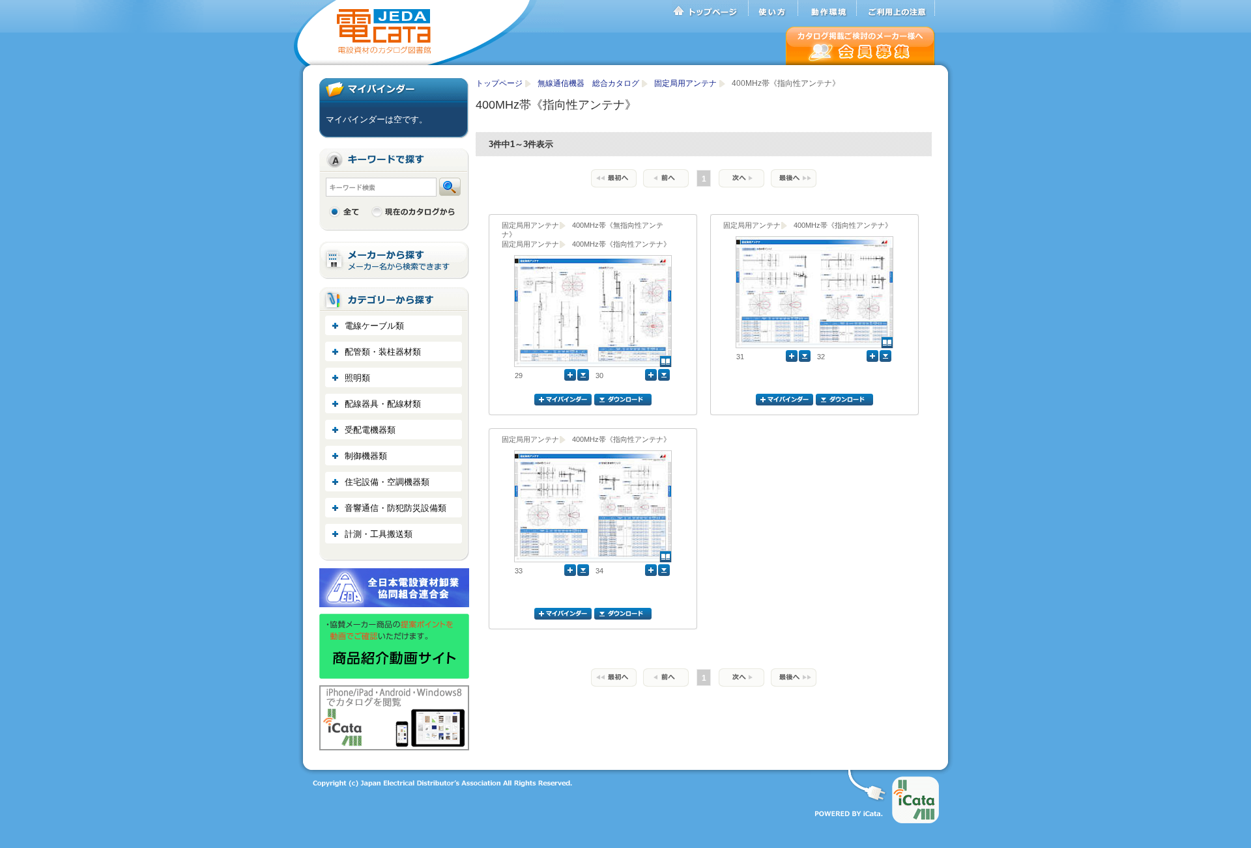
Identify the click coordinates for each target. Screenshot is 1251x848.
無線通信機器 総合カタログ (589, 83)
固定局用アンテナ (686, 83)
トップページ (710, 8)
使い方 (773, 8)
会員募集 (860, 46)
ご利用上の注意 (896, 8)
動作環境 (827, 8)
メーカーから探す (394, 260)
